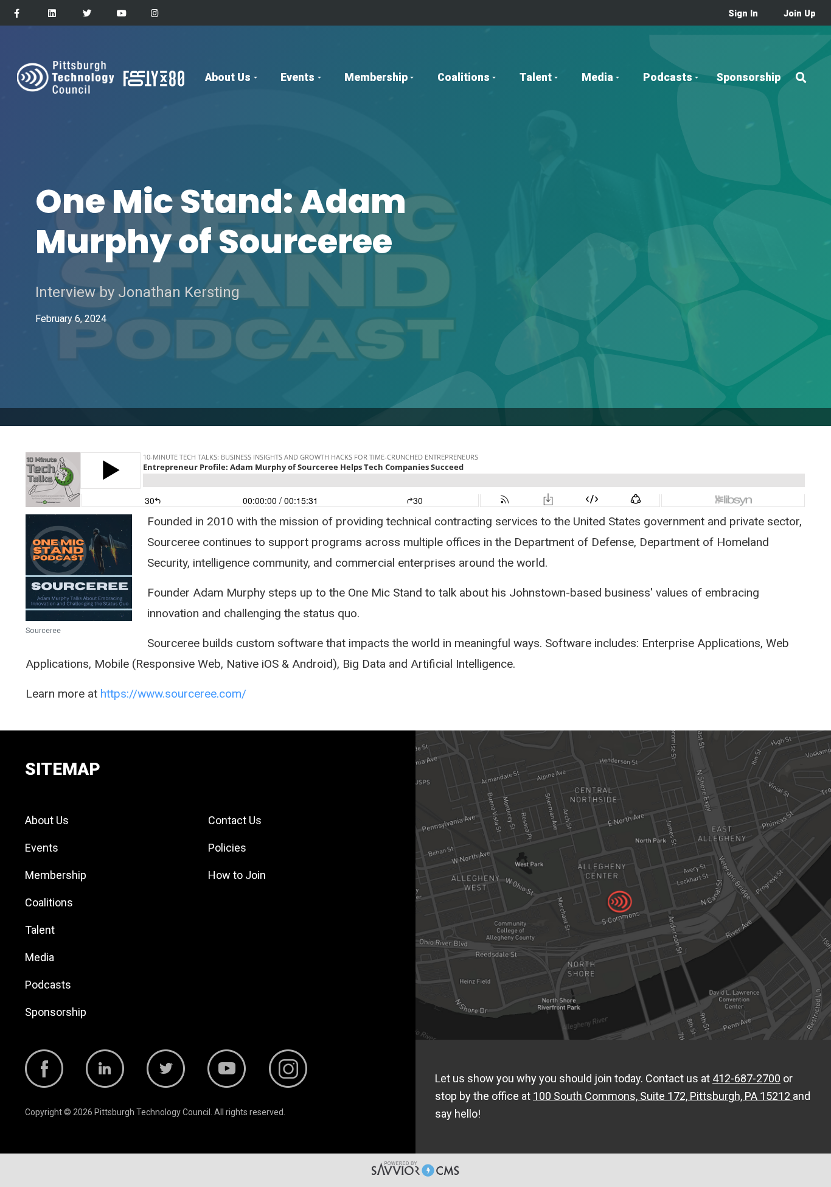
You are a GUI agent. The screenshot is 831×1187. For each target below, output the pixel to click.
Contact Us (235, 820)
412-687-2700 (746, 1078)
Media (597, 77)
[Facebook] (16, 14)
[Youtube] (122, 14)
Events (297, 77)
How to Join (237, 875)
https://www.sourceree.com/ (173, 694)
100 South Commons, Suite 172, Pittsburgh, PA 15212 (663, 1096)
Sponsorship (749, 77)
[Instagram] (155, 14)
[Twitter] (87, 14)
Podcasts (667, 77)
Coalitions (463, 77)
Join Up (800, 14)
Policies (227, 847)
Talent (536, 77)
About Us (228, 77)
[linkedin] (52, 14)
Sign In (743, 14)
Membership (376, 77)
